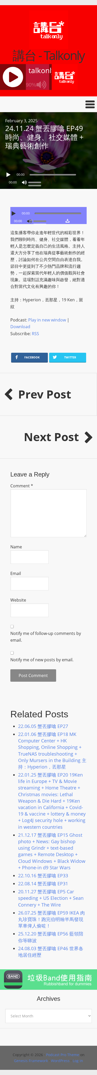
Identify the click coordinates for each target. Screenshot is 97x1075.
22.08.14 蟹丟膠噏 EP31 (43, 883)
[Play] (9, 175)
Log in (78, 1060)
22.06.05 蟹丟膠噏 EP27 (43, 726)
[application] (48, 173)
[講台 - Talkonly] (48, 46)
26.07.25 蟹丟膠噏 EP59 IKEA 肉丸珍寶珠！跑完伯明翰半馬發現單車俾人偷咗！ (51, 919)
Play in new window (47, 320)
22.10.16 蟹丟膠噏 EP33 (43, 875)
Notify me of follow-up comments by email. (45, 637)
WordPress (60, 1060)
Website (18, 600)
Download (20, 326)
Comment (21, 486)
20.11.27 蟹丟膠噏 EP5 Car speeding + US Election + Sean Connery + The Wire (51, 898)
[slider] (36, 182)
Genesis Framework (31, 1060)
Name (16, 547)
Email (15, 573)
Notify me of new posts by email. (41, 660)
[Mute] (24, 182)
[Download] (68, 220)
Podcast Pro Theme (62, 1054)
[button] (48, 104)
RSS (35, 333)
